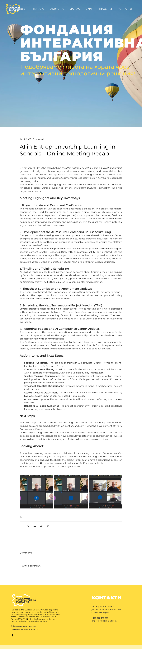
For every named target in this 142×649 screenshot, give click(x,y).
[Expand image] (36, 491)
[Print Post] (48, 526)
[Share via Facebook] (21, 526)
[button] (106, 8)
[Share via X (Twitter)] (27, 526)
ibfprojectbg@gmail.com (104, 621)
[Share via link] (41, 526)
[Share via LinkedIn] (34, 526)
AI (21, 516)
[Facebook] (12, 635)
